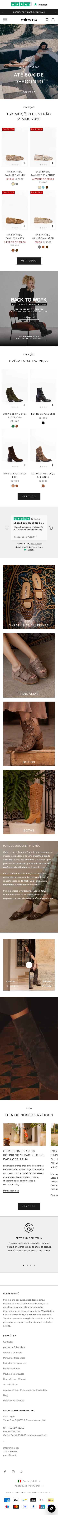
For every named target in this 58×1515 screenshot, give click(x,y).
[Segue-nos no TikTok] (21, 1471)
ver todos (29, 260)
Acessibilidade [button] (10, 1384)
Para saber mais (11, 1190)
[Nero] (43, 423)
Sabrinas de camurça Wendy (15, 173)
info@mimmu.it (11, 1447)
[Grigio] (16, 184)
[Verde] (13, 426)
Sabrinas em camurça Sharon (43, 236)
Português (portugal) (27, 1486)
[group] (29, 308)
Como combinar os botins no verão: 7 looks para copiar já (23, 1155)
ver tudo (29, 496)
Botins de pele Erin (43, 414)
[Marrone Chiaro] (13, 486)
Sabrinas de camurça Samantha (43, 173)
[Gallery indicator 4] (17, 164)
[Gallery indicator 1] (12, 164)
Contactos (8, 1341)
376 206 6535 (10, 1451)
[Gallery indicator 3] (15, 164)
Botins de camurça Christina (43, 475)
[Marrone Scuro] (47, 187)
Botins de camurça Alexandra (15, 415)
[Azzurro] (43, 187)
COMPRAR (28, 92)
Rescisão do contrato (13, 1400)
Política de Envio (11, 1368)
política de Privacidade (14, 1347)
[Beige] (13, 184)
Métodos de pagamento (15, 1363)
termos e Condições (13, 1352)
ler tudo (29, 1206)
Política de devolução (13, 1373)
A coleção (11, 986)
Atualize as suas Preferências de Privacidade (25, 1390)
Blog (5, 1395)
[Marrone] (13, 250)
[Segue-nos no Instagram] (13, 1471)
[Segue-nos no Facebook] (4, 1471)
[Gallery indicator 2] (14, 164)
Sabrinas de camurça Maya (15, 236)
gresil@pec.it (9, 1455)
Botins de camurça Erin (15, 475)
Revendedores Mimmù (14, 1379)
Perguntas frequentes (14, 1357)
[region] (29, 1241)
